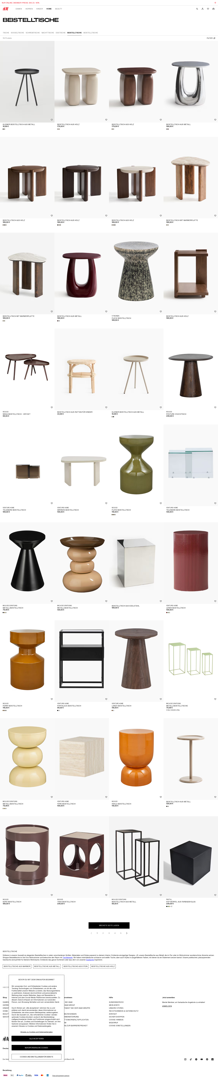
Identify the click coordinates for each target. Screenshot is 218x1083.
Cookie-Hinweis (116, 1020)
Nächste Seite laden (109, 925)
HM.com (6, 987)
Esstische (90, 960)
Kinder (39, 9)
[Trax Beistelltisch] (81, 857)
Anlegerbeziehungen (66, 1014)
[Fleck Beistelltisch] (136, 273)
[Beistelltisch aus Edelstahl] (136, 563)
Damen (19, 9)
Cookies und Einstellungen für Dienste (36, 1057)
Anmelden (167, 1006)
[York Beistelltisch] (81, 759)
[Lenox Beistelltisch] (191, 563)
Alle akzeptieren (36, 1038)
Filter (210, 38)
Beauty (58, 9)
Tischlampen (68, 957)
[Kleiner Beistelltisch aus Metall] (27, 82)
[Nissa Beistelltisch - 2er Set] (27, 369)
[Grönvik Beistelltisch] (81, 465)
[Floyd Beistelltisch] (136, 465)
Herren (29, 9)
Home (49, 9)
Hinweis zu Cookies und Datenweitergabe (36, 1032)
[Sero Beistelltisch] (27, 857)
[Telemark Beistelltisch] (27, 465)
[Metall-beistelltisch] (27, 563)
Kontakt (113, 1014)
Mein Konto (114, 1005)
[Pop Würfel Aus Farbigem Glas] (191, 857)
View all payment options (60, 1076)
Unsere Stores (116, 1008)
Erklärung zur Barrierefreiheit (72, 1026)
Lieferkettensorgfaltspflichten (72, 1020)
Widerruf (113, 1023)
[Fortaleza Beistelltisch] (81, 661)
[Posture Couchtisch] (191, 369)
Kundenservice (116, 1002)
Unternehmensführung (67, 1017)
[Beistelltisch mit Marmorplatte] (191, 177)
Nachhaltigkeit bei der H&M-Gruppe (73, 1008)
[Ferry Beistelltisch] (27, 661)
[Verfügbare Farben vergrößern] (4, 129)
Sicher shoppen (116, 1017)
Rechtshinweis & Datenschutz (123, 1011)
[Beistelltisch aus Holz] (81, 82)
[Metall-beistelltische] (191, 661)
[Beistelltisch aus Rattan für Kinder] (81, 369)
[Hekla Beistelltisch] (136, 759)
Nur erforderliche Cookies (36, 1048)
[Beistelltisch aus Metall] (191, 82)
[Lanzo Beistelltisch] (136, 661)
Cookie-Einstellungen (119, 1026)
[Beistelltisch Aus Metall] (136, 857)
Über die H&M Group (65, 1005)
